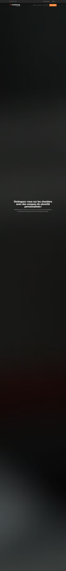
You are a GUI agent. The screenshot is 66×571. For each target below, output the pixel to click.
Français (53, 1)
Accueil (34, 5)
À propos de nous (46, 1)
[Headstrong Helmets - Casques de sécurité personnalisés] (14, 5)
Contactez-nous (46, 5)
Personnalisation (39, 5)
